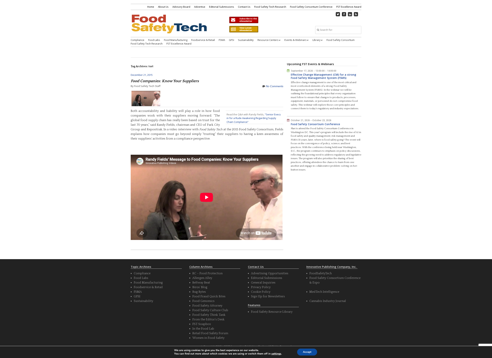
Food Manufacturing (175, 40)
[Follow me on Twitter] (338, 14)
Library (316, 40)
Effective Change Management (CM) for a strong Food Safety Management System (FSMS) (323, 76)
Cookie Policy (260, 292)
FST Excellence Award (348, 6)
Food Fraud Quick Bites (208, 296)
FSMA (222, 40)
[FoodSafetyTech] (169, 27)
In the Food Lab (203, 328)
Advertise (199, 6)
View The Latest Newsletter (243, 29)
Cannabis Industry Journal (327, 301)
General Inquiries (263, 282)
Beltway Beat (201, 282)
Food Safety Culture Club (210, 310)
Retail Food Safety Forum (210, 333)
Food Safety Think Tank (208, 315)
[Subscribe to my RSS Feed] (356, 14)
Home (150, 6)
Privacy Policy (261, 287)
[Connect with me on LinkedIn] (349, 14)
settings (276, 354)
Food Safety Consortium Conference (311, 6)
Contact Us (244, 6)
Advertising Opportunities (269, 273)
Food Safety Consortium (341, 40)
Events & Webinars (295, 40)
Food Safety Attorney (207, 305)
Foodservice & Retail (203, 40)
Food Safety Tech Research (270, 6)
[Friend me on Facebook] (344, 14)
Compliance (137, 40)
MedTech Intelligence (324, 292)
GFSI (231, 40)
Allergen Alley (202, 278)
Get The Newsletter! (243, 20)
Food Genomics (203, 301)
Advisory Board (181, 6)
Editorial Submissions (221, 6)
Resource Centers (268, 40)
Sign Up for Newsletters (268, 296)
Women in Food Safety (208, 338)
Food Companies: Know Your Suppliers (165, 81)
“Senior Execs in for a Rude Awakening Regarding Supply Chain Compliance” (254, 118)
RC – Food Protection (207, 273)
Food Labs (154, 40)
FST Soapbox (201, 324)
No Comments (274, 86)
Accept (307, 352)
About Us (163, 6)
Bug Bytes (199, 292)
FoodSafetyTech (320, 273)
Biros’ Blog (199, 287)
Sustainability (246, 40)
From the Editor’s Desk (208, 319)
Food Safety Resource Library (272, 311)
